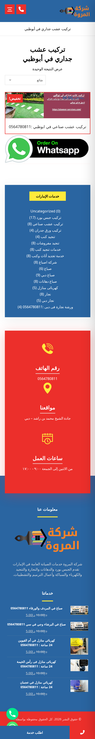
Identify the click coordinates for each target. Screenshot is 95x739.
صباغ (48, 268)
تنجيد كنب (48, 236)
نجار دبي (48, 300)
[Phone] (12, 714)
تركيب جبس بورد (48, 217)
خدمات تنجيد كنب (48, 249)
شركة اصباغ (48, 262)
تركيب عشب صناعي (48, 223)
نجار (48, 294)
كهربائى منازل (48, 287)
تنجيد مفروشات (47, 243)
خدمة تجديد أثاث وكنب (48, 255)
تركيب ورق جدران (48, 230)
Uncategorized (42, 211)
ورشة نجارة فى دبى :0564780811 (48, 306)
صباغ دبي (48, 275)
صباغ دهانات (48, 281)
